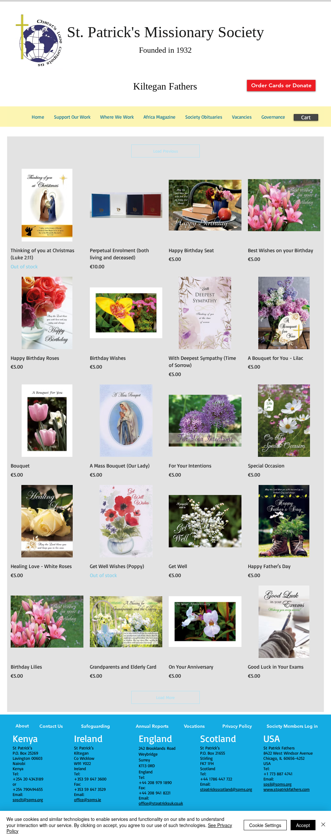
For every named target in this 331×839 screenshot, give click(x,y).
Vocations (194, 726)
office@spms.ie (87, 799)
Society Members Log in (292, 726)
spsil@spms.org (277, 784)
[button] (273, 117)
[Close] (323, 825)
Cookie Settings (265, 825)
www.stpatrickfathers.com (286, 789)
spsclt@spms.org (28, 799)
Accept (303, 825)
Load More (165, 697)
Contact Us (51, 726)
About (22, 726)
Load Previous (165, 151)
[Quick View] (47, 205)
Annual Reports (152, 726)
